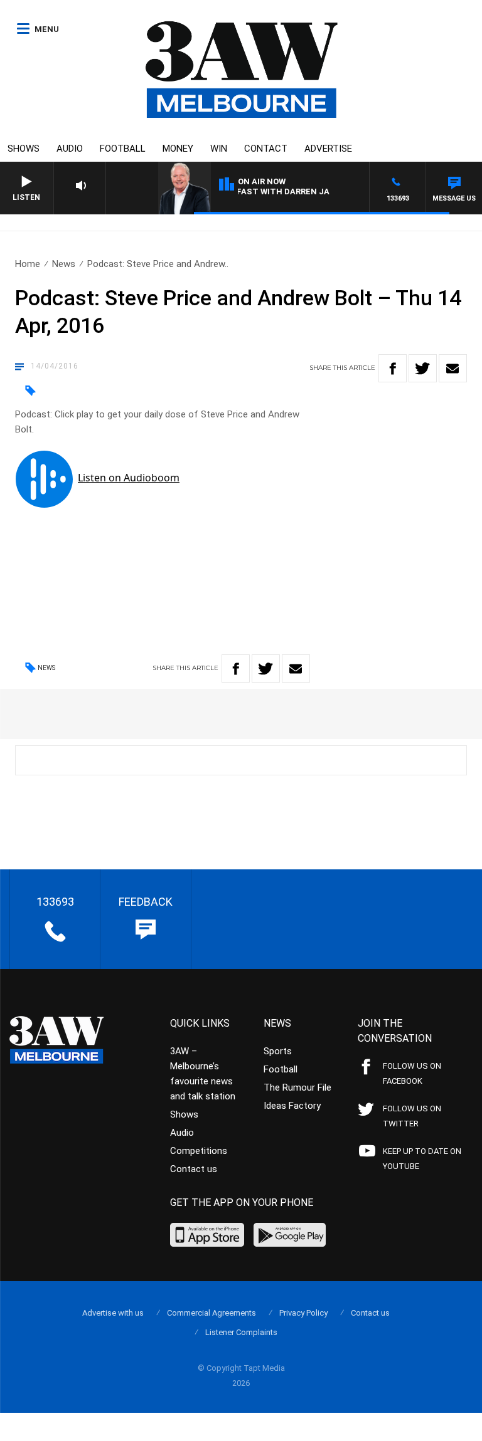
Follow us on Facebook (412, 1073)
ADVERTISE (328, 148)
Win (218, 148)
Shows (24, 148)
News (63, 264)
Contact (265, 148)
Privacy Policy (303, 1313)
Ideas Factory (292, 1105)
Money (178, 148)
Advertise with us (113, 1313)
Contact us (193, 1169)
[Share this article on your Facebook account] (392, 368)
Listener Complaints (241, 1332)
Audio (69, 148)
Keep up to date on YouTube (422, 1158)
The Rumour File (297, 1087)
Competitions (198, 1150)
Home (27, 264)
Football (123, 148)
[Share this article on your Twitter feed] (423, 368)
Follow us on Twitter (412, 1116)
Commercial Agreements (211, 1313)
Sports (278, 1051)
